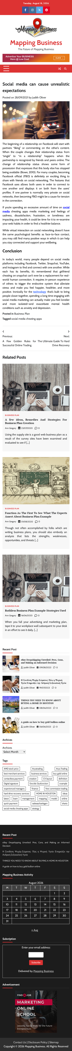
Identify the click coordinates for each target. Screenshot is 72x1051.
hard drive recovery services (16, 793)
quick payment (10, 803)
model (54, 798)
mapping (43, 798)
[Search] (65, 68)
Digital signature (11, 783)
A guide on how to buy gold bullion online (43, 722)
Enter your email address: (36, 959)
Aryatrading (37, 768)
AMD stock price (11, 768)
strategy (35, 808)
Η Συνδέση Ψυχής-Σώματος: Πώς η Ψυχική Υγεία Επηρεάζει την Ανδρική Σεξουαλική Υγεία (43, 681)
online (64, 798)
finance (35, 788)
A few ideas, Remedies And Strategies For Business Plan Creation (36, 421)
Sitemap (54, 1042)
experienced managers (14, 788)
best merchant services (14, 773)
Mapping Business (36, 42)
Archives (7, 747)
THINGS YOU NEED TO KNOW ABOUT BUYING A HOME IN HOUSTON (41, 702)
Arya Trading (61, 768)
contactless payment (13, 778)
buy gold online (60, 773)
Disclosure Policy (37, 1042)
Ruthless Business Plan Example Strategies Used (35, 610)
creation (33, 778)
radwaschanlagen (40, 803)
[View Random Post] (59, 68)
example (63, 783)
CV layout (47, 778)
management (28, 798)
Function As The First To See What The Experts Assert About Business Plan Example (36, 514)
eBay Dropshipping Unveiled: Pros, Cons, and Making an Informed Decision (42, 661)
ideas (65, 793)
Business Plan (22, 313)
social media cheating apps (26, 318)
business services (39, 773)
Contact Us (19, 1042)
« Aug (34, 930)
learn (15, 798)
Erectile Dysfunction (39, 783)
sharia (64, 803)
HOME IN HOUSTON (46, 793)
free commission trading (56, 788)
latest (6, 798)
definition (63, 778)
